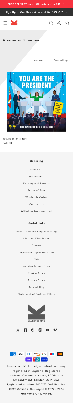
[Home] (14, 23)
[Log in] (59, 23)
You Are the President (15, 139)
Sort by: (38, 60)
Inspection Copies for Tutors (36, 252)
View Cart (36, 169)
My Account (36, 176)
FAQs (36, 259)
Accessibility (36, 287)
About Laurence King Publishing (36, 231)
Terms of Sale (36, 190)
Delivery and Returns (36, 183)
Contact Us (36, 204)
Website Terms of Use (36, 266)
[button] (5, 23)
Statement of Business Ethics (36, 294)
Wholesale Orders (36, 197)
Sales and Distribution (36, 238)
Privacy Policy (36, 280)
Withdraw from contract (36, 211)
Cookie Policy (36, 273)
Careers (36, 245)
